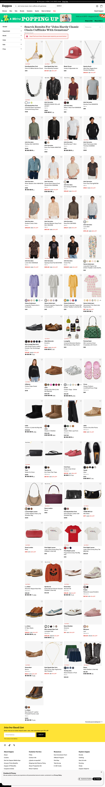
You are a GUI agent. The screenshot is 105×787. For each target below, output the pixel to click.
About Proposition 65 (35, 766)
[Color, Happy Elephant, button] (34, 300)
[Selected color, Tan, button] (26, 508)
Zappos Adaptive (84, 768)
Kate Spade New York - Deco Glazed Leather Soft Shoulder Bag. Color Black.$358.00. (73, 500)
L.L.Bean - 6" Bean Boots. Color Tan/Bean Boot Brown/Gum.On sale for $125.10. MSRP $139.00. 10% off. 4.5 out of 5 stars (34, 619)
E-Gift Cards (57, 766)
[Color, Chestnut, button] (73, 426)
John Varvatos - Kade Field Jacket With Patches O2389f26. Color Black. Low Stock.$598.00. (92, 134)
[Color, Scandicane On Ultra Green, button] (36, 300)
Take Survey (57, 763)
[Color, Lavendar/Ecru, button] (53, 300)
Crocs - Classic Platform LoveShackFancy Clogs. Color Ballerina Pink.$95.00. (92, 377)
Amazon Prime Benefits (11, 763)
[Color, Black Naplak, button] (92, 467)
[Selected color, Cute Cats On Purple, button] (26, 300)
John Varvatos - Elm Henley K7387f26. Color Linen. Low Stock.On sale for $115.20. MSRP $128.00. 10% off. (73, 174)
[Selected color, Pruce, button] (65, 102)
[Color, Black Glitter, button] (78, 384)
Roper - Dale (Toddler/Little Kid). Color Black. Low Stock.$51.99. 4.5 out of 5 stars (92, 659)
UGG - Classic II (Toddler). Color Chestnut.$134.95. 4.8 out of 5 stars (53, 418)
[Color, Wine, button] (29, 467)
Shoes (80, 766)
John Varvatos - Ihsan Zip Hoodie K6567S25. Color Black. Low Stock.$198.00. (53, 134)
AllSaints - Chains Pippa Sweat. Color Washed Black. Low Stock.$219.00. (34, 377)
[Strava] (14, 745)
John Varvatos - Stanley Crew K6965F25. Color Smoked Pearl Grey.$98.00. (92, 94)
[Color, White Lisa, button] (95, 467)
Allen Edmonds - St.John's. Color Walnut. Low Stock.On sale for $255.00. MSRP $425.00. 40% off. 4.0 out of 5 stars (53, 335)
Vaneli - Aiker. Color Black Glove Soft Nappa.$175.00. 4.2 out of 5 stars (92, 460)
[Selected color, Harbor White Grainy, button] (45, 626)
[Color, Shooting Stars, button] (95, 300)
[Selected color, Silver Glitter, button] (65, 384)
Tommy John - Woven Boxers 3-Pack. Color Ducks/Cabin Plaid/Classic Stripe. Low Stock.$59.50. (73, 659)
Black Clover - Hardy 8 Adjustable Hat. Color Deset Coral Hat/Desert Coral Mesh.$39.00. (73, 56)
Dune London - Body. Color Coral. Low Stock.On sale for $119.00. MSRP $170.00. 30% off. (34, 539)
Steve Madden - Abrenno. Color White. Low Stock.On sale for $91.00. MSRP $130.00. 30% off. (73, 619)
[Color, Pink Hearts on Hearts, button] (92, 261)
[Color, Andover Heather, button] (68, 548)
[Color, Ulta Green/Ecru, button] (68, 300)
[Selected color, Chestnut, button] (45, 384)
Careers (6, 757)
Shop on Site (89, 21)
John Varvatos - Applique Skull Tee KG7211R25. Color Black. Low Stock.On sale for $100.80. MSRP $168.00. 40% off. (53, 253)
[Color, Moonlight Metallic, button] (68, 384)
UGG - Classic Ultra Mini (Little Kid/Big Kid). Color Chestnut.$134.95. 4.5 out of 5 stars (53, 377)
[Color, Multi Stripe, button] (51, 300)
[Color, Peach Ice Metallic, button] (75, 384)
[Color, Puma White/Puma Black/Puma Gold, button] (87, 587)
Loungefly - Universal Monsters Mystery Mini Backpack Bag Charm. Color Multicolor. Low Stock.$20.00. (73, 335)
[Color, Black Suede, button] (90, 467)
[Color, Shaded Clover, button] (48, 384)
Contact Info (32, 757)
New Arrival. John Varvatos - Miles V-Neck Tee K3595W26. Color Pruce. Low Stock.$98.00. (73, 94)
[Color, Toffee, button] (87, 626)
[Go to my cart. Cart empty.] (101, 6)
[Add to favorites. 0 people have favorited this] (42, 41)
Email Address (10, 735)
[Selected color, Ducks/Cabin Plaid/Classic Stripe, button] (65, 668)
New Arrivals (82, 760)
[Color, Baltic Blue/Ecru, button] (75, 300)
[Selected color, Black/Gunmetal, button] (26, 467)
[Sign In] (97, 6)
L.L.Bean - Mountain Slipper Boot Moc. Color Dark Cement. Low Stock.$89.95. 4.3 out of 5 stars (34, 578)
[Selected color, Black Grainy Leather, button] (26, 341)
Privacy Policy (58, 775)
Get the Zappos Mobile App (12, 760)
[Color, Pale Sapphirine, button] (29, 102)
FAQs (30, 755)
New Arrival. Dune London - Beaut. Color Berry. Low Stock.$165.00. (53, 500)
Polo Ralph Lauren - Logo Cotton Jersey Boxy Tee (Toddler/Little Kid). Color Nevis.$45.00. (53, 539)
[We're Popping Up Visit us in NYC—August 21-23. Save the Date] (52, 17)
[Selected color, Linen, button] (65, 182)
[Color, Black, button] (68, 182)
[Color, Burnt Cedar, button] (59, 384)
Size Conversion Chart (60, 755)
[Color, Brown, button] (29, 341)
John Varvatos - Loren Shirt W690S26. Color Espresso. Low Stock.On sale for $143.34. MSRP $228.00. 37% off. (34, 253)
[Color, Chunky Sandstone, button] (73, 384)
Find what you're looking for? (93, 721)
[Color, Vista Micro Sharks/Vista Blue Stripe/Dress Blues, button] (70, 668)
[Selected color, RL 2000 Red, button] (65, 548)
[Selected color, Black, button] (26, 102)
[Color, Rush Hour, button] (90, 261)
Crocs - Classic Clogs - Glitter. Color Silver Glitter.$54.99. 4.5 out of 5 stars (73, 377)
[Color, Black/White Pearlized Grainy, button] (51, 626)
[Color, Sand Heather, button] (70, 426)
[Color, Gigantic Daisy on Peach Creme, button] (90, 300)
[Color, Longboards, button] (98, 300)
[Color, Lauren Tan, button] (31, 508)
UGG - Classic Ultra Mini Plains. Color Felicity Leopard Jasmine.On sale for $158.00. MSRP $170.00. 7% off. (92, 418)
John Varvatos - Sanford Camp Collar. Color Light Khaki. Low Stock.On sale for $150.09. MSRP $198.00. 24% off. (34, 213)
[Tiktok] (9, 745)
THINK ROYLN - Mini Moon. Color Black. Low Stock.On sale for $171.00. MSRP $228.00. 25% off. (92, 500)
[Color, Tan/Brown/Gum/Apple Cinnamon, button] (29, 707)
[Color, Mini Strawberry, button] (29, 300)
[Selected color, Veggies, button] (84, 261)
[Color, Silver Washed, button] (56, 626)
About (6, 755)
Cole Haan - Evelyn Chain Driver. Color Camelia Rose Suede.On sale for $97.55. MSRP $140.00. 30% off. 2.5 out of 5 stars (73, 460)
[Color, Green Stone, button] (68, 426)
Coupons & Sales (9, 768)
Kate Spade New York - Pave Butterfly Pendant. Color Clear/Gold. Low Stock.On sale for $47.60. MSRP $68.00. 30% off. (53, 56)
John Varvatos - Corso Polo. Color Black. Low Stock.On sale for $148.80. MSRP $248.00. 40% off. (73, 253)
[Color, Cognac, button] (31, 341)
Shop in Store (99, 21)
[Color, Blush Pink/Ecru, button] (48, 300)
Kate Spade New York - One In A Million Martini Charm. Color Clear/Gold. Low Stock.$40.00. (34, 56)
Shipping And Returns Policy (37, 763)
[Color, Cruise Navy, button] (70, 548)
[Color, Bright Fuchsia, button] (51, 384)
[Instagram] (5, 745)
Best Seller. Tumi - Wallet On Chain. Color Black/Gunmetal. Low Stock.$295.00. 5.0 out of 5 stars (34, 460)
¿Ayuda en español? (35, 760)
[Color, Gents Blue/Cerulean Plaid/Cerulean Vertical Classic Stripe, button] (68, 668)
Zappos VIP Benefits (10, 766)
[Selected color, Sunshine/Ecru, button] (65, 300)
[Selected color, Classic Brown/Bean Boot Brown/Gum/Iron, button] (26, 707)
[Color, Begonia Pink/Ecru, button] (70, 300)
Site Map (56, 760)
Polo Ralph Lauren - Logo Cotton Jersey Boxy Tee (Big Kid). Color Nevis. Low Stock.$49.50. (92, 539)
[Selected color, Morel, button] (84, 626)
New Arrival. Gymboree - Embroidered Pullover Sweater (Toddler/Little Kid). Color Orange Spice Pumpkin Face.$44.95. (53, 578)
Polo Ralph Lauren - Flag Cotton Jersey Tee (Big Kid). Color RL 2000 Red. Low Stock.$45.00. (73, 539)
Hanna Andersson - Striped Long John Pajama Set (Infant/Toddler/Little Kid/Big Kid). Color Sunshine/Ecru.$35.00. (73, 293)
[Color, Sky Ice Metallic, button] (70, 384)
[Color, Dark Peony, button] (56, 384)
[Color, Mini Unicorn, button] (39, 300)
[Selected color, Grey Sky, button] (84, 222)
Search (59, 6)
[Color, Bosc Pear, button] (31, 102)
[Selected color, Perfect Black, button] (45, 467)
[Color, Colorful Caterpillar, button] (95, 261)
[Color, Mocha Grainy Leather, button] (34, 341)
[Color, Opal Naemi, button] (87, 467)
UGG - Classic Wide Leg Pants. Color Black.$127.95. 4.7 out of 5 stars (73, 418)
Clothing (81, 757)
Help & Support (98, 11)
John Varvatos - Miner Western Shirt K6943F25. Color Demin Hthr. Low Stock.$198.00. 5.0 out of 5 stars (34, 174)
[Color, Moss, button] (68, 102)
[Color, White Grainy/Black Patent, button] (48, 626)
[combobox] (34, 6)
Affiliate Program (59, 757)
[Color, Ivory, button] (87, 222)
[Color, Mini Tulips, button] (31, 300)
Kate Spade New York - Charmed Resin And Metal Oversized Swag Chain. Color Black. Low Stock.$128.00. (34, 94)
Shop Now (65, 1)
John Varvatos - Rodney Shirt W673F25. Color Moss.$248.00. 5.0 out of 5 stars (34, 134)
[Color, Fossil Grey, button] (48, 142)
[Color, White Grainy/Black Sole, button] (53, 626)
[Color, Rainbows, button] (87, 261)
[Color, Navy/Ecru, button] (56, 300)
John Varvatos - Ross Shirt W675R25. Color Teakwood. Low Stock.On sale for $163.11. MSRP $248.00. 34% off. (73, 213)
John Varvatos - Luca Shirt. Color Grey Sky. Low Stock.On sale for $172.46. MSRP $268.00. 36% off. (92, 213)
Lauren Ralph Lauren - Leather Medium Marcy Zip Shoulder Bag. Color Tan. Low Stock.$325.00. (34, 500)
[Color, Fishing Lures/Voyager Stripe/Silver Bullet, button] (73, 668)
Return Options (33, 768)
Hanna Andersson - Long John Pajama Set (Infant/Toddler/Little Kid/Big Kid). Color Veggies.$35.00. (92, 253)
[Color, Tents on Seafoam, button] (92, 300)
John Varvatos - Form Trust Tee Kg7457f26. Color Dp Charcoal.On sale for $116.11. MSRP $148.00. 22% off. (92, 174)
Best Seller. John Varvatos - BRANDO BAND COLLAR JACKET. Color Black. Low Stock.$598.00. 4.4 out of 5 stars (53, 94)
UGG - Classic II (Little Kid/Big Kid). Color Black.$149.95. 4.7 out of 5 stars (34, 418)
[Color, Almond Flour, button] (48, 467)
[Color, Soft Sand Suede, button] (87, 508)
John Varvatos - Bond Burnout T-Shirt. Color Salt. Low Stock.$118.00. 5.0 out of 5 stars (73, 134)
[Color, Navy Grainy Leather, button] (36, 341)
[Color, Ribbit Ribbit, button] (98, 261)
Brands (81, 755)
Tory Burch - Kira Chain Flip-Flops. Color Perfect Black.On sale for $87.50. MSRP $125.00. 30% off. (53, 460)
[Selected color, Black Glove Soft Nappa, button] (84, 467)
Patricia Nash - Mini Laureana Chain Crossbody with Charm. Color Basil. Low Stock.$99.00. (92, 335)
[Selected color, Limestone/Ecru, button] (45, 300)
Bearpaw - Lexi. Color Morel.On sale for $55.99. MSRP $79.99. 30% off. (92, 619)
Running (81, 763)
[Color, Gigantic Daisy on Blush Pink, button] (87, 300)
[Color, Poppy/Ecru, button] (73, 300)
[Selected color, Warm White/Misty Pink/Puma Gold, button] (84, 587)
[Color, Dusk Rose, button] (68, 508)
